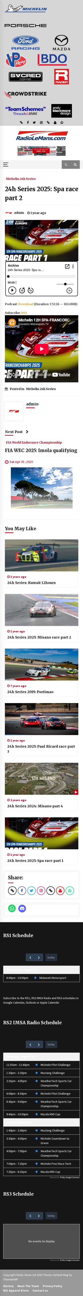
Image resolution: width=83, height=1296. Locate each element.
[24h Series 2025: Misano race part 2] (41, 610)
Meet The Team (28, 1286)
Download (25, 304)
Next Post (14, 432)
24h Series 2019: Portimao (30, 692)
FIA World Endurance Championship (34, 442)
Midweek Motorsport (52, 978)
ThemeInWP (10, 1279)
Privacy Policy (52, 1286)
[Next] (38, 957)
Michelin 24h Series (21, 178)
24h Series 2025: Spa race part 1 (35, 860)
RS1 (27, 998)
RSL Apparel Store (16, 1290)
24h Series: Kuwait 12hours (31, 583)
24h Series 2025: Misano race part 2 (39, 637)
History (8, 1286)
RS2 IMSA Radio (41, 998)
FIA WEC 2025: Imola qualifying (41, 450)
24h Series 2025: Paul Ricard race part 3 (41, 749)
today (51, 957)
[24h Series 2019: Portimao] (41, 665)
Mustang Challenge (53, 1073)
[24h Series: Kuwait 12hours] (41, 555)
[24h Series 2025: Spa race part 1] (41, 833)
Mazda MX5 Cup (50, 1114)
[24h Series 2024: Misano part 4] (41, 779)
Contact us (40, 1290)
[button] (66, 164)
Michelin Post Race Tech (56, 1164)
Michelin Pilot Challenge (55, 1065)
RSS (24, 313)
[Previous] (30, 957)
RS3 (59, 998)
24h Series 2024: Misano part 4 (35, 806)
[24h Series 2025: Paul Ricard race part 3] (41, 719)
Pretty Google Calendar (70, 1177)
